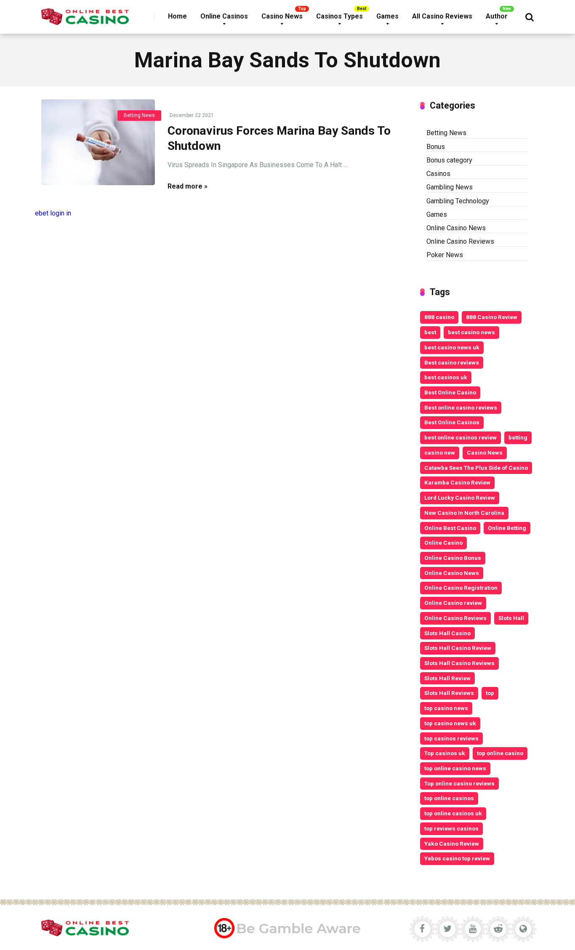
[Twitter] (447, 928)
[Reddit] (497, 928)
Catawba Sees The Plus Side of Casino (476, 467)
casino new (439, 452)
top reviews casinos (451, 828)
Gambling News (449, 187)
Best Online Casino (450, 392)
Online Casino (443, 542)
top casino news (446, 708)
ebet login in (53, 213)
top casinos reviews (451, 738)
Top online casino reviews (459, 783)
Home (177, 16)
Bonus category (449, 160)
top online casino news (455, 768)
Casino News (282, 16)
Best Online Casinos (451, 422)
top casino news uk (450, 723)
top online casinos (449, 798)
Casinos (438, 174)
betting (517, 437)
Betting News (139, 115)
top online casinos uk (453, 813)
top (490, 692)
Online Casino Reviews (460, 241)
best (430, 332)
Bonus (435, 147)
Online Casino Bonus (452, 557)
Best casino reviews (451, 362)
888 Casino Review (491, 317)
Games (387, 16)
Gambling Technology (457, 201)
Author (497, 16)
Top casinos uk (444, 753)
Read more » (188, 186)
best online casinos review (460, 437)
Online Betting (507, 527)
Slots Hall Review (447, 678)
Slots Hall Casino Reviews (459, 663)
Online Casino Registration (461, 587)
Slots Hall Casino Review (457, 647)
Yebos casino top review (457, 858)
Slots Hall (511, 618)
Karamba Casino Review (457, 482)
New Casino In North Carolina (464, 512)
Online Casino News (456, 228)
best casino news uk (451, 347)
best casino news (471, 332)
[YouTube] (472, 928)
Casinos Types (339, 16)
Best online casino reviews (460, 407)
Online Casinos (224, 16)
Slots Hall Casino (447, 633)
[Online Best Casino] (85, 13)
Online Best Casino (450, 527)
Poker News (444, 255)
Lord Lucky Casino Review (459, 497)
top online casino (500, 753)
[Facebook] (422, 928)
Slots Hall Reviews (449, 692)
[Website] (523, 928)
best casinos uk (445, 377)
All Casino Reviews (442, 16)
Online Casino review (453, 602)
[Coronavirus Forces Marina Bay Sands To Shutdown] (98, 142)
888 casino (439, 317)
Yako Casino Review (451, 843)
